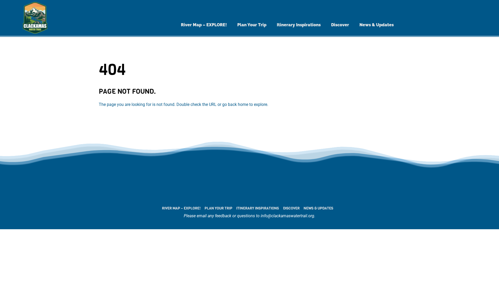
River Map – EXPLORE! (204, 24)
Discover (340, 24)
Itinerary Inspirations (299, 24)
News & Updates (376, 24)
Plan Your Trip (251, 24)
